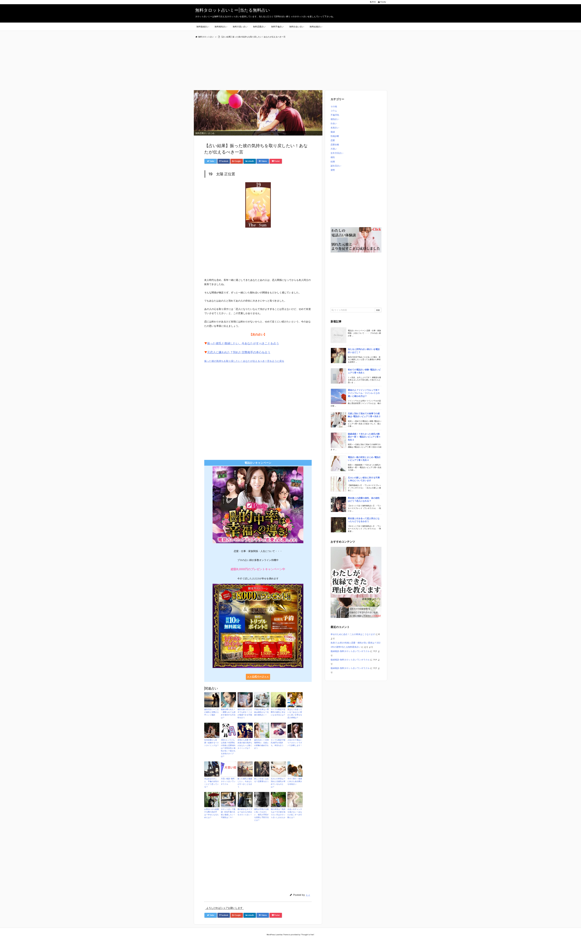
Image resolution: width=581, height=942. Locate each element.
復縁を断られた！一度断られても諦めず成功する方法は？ (228, 713)
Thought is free (307, 935)
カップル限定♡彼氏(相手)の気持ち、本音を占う (278, 742)
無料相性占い (221, 26)
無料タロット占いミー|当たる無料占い (232, 10)
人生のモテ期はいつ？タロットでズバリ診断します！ (294, 742)
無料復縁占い (202, 26)
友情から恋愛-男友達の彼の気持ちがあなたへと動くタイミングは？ (245, 744)
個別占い (335, 119)
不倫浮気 (335, 115)
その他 (334, 106)
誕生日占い (336, 165)
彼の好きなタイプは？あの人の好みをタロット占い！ (245, 812)
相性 (333, 157)
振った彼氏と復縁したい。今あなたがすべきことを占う (243, 343)
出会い (334, 123)
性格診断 (335, 136)
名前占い (335, 127)
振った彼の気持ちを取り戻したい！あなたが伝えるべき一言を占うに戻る (244, 360)
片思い (334, 148)
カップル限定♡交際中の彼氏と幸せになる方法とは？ (278, 712)
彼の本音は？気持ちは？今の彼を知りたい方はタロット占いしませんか (278, 813)
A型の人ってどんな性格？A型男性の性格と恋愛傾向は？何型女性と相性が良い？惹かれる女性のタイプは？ (228, 748)
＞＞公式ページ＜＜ (258, 676)
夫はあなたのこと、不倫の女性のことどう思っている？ (211, 782)
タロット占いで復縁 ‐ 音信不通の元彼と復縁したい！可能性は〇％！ (228, 813)
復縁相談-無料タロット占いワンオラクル (350, 651)
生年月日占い (337, 153)
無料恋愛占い (259, 26)
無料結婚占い (316, 26)
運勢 (333, 170)
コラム (334, 110)
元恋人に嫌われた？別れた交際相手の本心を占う (238, 352)
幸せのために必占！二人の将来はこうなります (353, 634)
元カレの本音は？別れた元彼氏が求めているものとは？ (278, 782)
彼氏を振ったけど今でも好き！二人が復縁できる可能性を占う (245, 713)
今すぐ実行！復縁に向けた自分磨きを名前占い (294, 781)
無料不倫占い (277, 26)
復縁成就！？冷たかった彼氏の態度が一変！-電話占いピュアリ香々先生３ (364, 437)
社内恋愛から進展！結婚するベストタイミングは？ (211, 742)
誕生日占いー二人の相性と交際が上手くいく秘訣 (211, 712)
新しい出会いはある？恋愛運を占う (261, 779)
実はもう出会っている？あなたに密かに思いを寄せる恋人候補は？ (294, 713)
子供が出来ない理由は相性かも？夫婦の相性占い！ (261, 712)
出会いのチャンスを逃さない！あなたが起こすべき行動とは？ (294, 813)
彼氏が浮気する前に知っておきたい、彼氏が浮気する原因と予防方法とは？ (261, 814)
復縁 (333, 132)
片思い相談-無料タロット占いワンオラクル (228, 781)
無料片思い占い (240, 26)
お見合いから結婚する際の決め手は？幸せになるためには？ (211, 813)
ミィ (308, 894)
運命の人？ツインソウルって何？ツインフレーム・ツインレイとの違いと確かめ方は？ (364, 393)
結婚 (333, 161)
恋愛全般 (335, 144)
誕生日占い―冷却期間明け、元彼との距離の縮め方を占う (261, 744)
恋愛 (333, 140)
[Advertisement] (284, 64)
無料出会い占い (296, 26)
